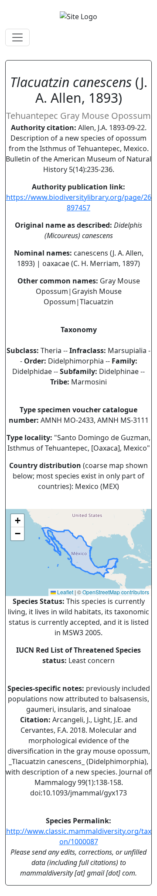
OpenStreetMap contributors (115, 592)
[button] (17, 520)
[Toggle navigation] (17, 37)
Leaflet (64, 592)
